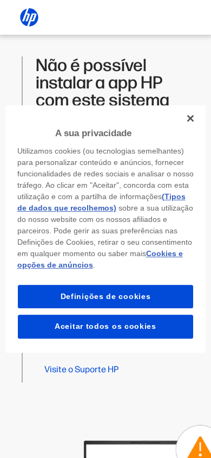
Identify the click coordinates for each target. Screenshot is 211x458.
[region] (105, 229)
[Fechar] (190, 118)
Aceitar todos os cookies (105, 326)
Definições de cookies (106, 296)
